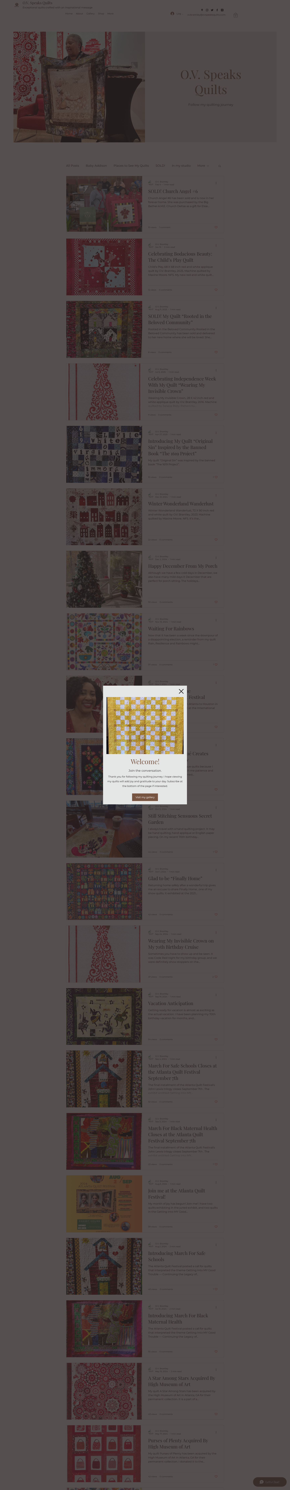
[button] (181, 691)
